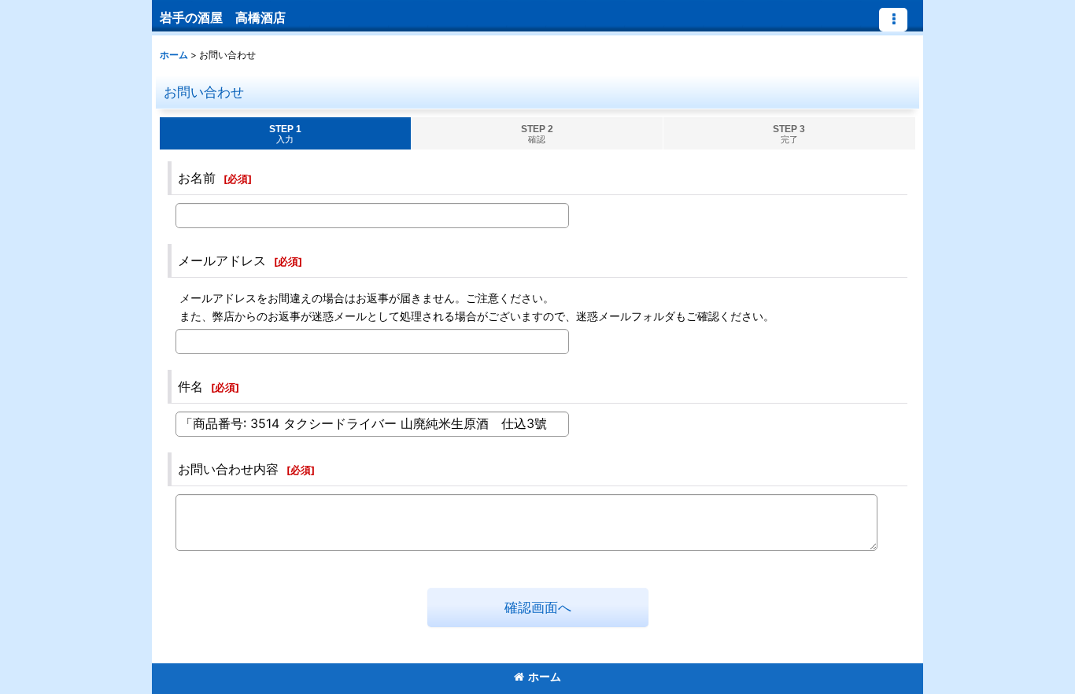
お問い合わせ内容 (228, 469)
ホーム (544, 676)
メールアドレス (222, 260)
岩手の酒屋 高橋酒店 (223, 17)
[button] (893, 19)
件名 (190, 386)
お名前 (197, 178)
